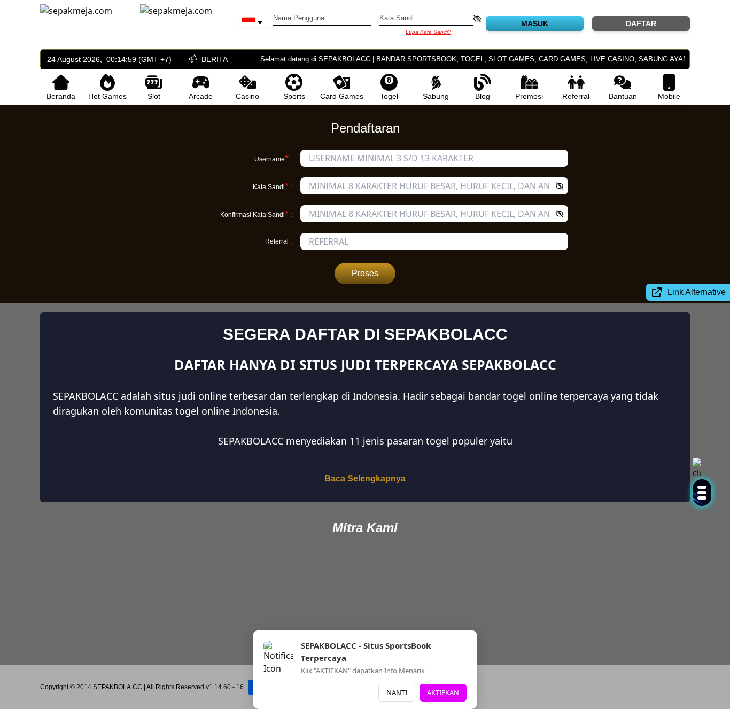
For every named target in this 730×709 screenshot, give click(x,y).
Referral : (278, 241)
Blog (482, 96)
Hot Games (107, 96)
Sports (294, 96)
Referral (575, 96)
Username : (273, 158)
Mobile (669, 96)
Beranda (60, 96)
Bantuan (623, 96)
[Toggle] (702, 492)
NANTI (396, 692)
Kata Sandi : (272, 186)
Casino (247, 96)
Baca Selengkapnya (365, 478)
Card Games (341, 96)
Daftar (641, 23)
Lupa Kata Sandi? (428, 32)
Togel (389, 96)
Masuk (534, 23)
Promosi (529, 96)
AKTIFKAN (443, 692)
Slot (153, 96)
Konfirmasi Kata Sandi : (256, 213)
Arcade (201, 96)
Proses (365, 273)
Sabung (436, 96)
